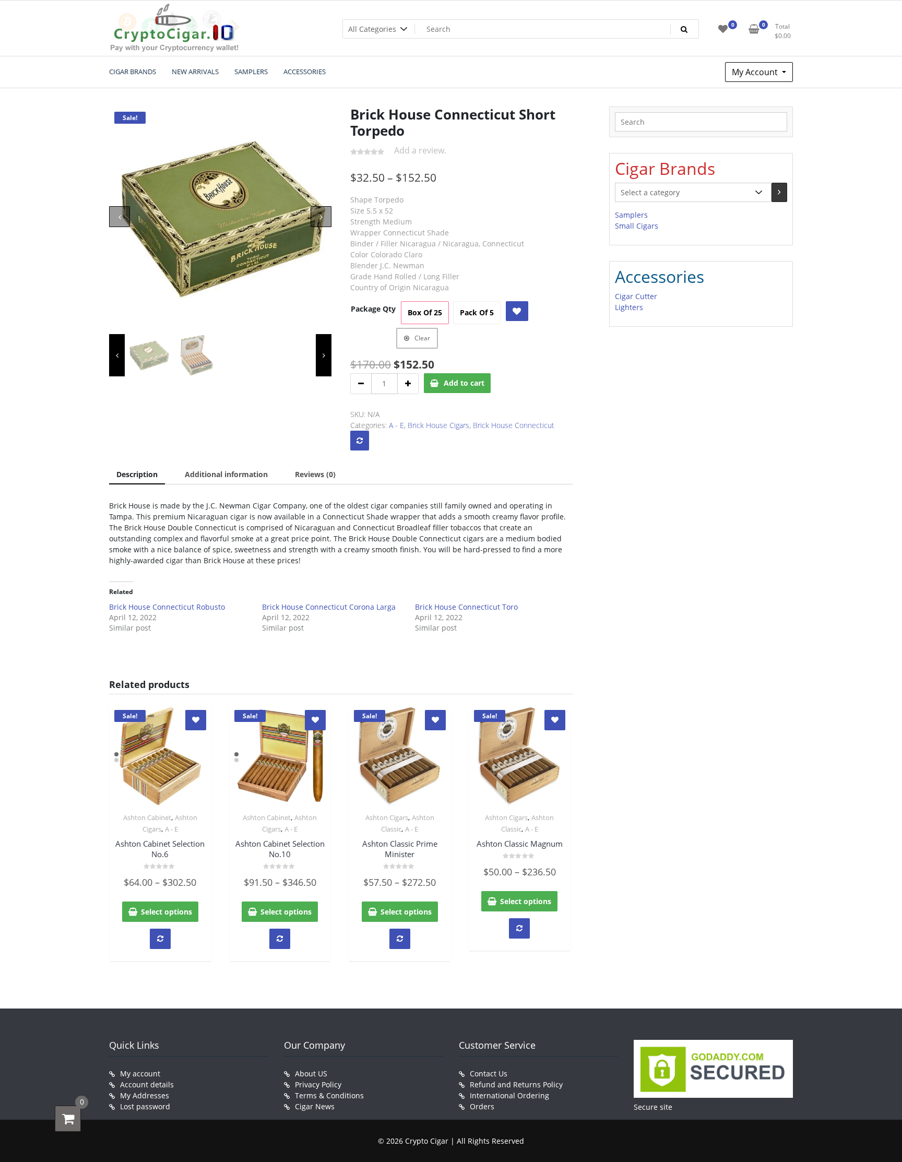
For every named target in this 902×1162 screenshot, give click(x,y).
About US (311, 1073)
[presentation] (119, 216)
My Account (756, 72)
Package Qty (373, 309)
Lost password (145, 1106)
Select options (166, 912)
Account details (147, 1084)
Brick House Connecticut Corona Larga (329, 607)
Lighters (629, 307)
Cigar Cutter (636, 296)
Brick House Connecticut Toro (466, 607)
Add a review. (420, 150)
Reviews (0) (315, 474)
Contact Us (488, 1073)
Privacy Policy (318, 1084)
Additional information (226, 474)
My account (140, 1073)
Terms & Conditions (329, 1095)
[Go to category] (779, 192)
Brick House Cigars (438, 425)
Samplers (631, 215)
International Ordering (509, 1095)
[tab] (137, 474)
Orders (482, 1106)
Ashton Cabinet (147, 817)
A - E (396, 425)
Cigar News (315, 1106)
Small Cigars (636, 226)
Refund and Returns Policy (516, 1084)
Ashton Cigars (386, 817)
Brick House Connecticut (513, 425)
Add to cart (464, 383)
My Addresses (144, 1095)
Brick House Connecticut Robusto (167, 607)
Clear (422, 338)
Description (137, 474)
